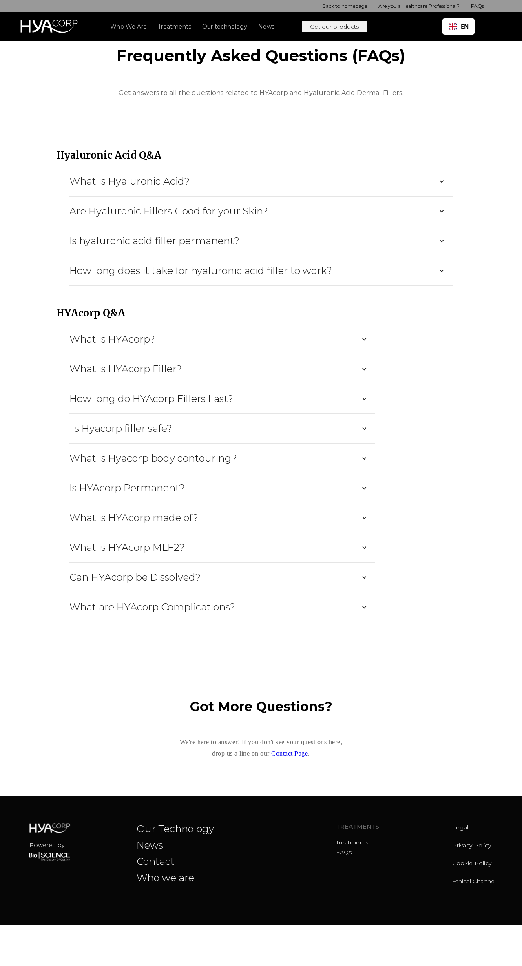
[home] (52, 26)
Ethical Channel (474, 881)
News (266, 26)
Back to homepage (344, 6)
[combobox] (458, 26)
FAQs (477, 6)
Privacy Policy (471, 845)
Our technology (224, 26)
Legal (460, 827)
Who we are (165, 878)
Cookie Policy (471, 863)
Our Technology (175, 829)
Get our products (334, 26)
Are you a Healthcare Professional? (419, 6)
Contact (156, 861)
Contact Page (289, 753)
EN (465, 26)
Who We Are (128, 26)
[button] (177, 26)
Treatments (352, 842)
